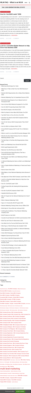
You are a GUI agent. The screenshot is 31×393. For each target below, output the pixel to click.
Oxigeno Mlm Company (5, 381)
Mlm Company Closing (5, 318)
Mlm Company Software (18, 345)
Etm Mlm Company (4, 303)
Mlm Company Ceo (25, 314)
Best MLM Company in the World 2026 (11, 109)
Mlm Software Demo (26, 364)
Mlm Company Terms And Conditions (8, 351)
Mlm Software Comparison (17, 364)
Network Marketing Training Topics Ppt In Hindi (8, 375)
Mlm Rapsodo (6, 362)
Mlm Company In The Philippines (7, 328)
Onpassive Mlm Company (16, 377)
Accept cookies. (20, 391)
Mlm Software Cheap (8, 364)
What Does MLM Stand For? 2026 (9, 86)
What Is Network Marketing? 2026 (9, 200)
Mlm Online (18, 359)
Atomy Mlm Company (15, 293)
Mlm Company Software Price (7, 347)
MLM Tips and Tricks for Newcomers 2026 (12, 220)
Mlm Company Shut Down (6, 343)
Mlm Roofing (2, 364)
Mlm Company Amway (5, 312)
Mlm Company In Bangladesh (19, 320)
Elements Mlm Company (6, 299)
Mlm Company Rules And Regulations (20, 339)
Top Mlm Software (15, 381)
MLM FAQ (2, 38)
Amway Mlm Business (16, 291)
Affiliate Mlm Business (22, 288)
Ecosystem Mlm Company (6, 297)
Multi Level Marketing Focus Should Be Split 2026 (14, 144)
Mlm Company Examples (6, 320)
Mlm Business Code (18, 305)
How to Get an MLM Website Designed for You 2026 (14, 104)
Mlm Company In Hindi (16, 322)
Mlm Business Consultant (4, 310)
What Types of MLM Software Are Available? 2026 (14, 226)
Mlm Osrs (2, 362)
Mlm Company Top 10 (23, 351)
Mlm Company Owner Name (6, 331)
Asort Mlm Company (5, 293)
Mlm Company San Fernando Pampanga (9, 341)
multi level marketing (10, 369)
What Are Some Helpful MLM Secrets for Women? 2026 (15, 264)
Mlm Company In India (6, 324)
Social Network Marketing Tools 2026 (10, 248)
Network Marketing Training (16, 371)
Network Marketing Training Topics (18, 373)
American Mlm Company (6, 291)
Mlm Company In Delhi (5, 322)
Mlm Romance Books (23, 362)
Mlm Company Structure (6, 349)
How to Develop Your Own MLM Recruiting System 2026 (15, 257)
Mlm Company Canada (5, 314)
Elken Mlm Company (5, 301)
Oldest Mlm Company (22, 375)
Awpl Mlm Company (15, 295)
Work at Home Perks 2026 (8, 169)
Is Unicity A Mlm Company (20, 303)
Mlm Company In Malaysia (6, 326)
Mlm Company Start (19, 347)
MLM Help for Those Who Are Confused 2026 (12, 208)
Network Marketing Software (5, 371)
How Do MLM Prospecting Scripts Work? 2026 (13, 107)
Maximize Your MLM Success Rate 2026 (11, 150)
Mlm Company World (5, 359)
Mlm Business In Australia (22, 310)
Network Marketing (5, 11)
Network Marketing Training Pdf (6, 373)
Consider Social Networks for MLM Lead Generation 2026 (15, 218)
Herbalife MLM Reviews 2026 (9, 193)
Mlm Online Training (25, 359)
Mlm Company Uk (4, 355)
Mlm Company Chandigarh (19, 316)
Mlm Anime (28, 303)
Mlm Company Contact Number (18, 318)
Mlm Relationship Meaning (14, 362)
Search (2, 78)
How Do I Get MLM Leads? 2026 (10, 14)
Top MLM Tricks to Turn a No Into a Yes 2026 (12, 115)
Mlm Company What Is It (5, 357)
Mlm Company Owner (21, 328)
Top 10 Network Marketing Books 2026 (11, 255)
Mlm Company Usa (13, 355)
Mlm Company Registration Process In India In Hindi (12, 337)
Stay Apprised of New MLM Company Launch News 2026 (15, 176)
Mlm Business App (3, 305)
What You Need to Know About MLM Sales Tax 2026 (14, 112)
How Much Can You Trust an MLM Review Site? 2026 (14, 223)
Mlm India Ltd (13, 359)
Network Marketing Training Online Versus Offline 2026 (15, 205)
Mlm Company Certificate (6, 316)
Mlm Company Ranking (19, 331)
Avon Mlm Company (5, 295)
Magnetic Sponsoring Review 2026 (10, 235)
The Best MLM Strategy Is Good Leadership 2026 (13, 245)
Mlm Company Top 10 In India (7, 353)
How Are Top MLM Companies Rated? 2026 (12, 190)
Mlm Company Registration (6, 333)
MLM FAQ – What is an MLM (11, 2)
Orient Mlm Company (16, 379)
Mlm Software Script (3, 366)
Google (11, 303)
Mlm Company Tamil (17, 349)
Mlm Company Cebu (16, 314)
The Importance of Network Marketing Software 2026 (14, 267)
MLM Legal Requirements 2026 (9, 147)
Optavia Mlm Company (5, 379)
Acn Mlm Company (12, 288)
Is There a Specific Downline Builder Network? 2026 (14, 270)
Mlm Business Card (11, 305)
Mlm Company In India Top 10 (19, 324)
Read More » (14, 35)
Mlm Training (11, 366)
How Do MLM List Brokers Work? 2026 (11, 126)
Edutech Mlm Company (18, 297)
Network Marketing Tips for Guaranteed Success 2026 (15, 97)
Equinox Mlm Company (15, 301)
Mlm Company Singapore (6, 345)
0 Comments (16, 38)
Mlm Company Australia (16, 312)
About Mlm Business (4, 288)
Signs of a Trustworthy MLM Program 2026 (12, 203)
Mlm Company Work (16, 357)
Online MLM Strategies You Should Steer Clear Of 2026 (15, 233)
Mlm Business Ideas (13, 310)
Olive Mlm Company (4, 377)
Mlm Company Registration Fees (20, 333)
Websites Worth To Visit (18, 388)
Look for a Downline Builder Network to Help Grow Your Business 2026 (15, 46)
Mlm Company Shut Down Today (20, 343)
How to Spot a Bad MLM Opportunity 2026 (12, 238)
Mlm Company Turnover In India (21, 353)
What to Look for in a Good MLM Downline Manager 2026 (15, 133)
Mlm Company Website (23, 355)
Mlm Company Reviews (5, 339)
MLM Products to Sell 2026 (8, 215)
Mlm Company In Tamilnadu (19, 326)
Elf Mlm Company (16, 299)
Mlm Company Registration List (7, 335)
